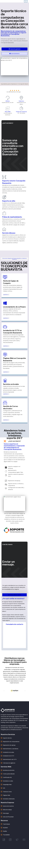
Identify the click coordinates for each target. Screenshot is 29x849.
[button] (4, 691)
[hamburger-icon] (26, 1)
